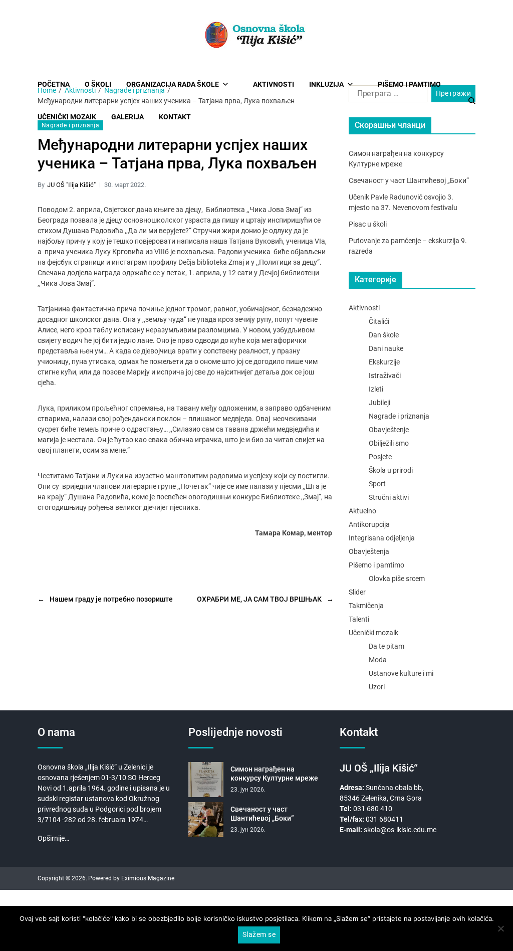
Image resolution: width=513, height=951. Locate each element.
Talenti (359, 619)
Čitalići (379, 321)
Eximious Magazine (147, 878)
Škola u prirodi (391, 470)
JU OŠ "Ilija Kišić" (71, 184)
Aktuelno (362, 511)
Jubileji (379, 403)
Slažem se (259, 934)
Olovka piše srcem (397, 579)
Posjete (380, 457)
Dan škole (384, 335)
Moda (378, 660)
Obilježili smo (389, 443)
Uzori (377, 687)
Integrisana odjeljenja (382, 538)
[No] (500, 928)
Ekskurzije (384, 362)
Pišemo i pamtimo (409, 84)
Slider (357, 592)
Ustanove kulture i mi (401, 673)
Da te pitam (386, 646)
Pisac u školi (368, 224)
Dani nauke (386, 348)
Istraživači (385, 375)
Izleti (376, 389)
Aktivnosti (273, 84)
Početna (54, 84)
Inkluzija (326, 84)
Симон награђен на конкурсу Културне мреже (274, 773)
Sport (377, 484)
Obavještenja (369, 551)
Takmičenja (366, 606)
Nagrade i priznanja (70, 125)
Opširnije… (53, 838)
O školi (98, 84)
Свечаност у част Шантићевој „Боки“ (409, 180)
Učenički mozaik (373, 633)
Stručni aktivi (389, 497)
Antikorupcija (369, 524)
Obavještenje (389, 430)
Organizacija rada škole (172, 84)
